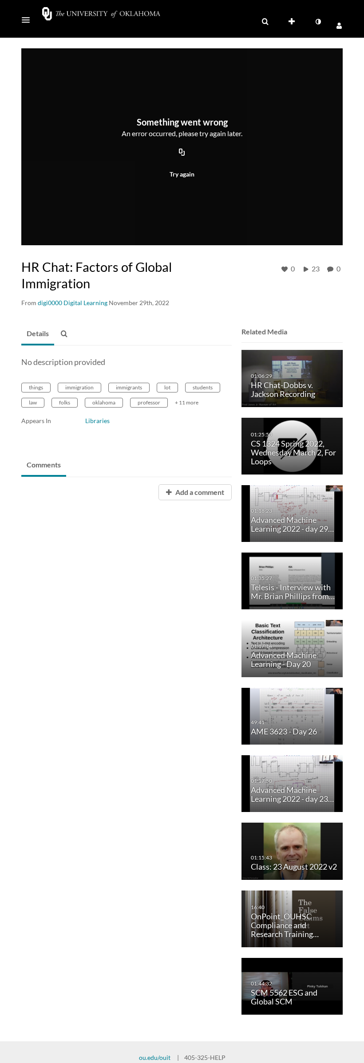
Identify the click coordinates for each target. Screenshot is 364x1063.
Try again (182, 174)
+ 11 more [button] (186, 402)
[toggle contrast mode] (318, 22)
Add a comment (199, 492)
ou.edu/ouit (154, 1057)
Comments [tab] (44, 464)
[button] (28, 20)
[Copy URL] (182, 152)
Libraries (97, 420)
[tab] (37, 333)
